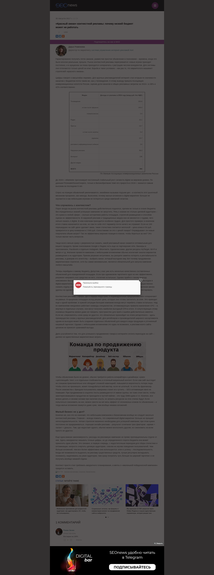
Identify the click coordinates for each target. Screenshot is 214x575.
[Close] (140, 280)
